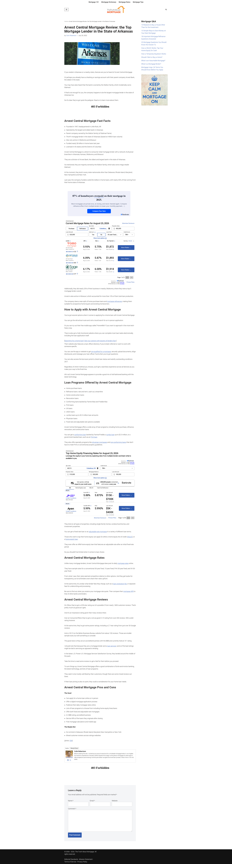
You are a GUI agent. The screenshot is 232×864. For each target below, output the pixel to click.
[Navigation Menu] (66, 9)
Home (66, 21)
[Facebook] (68, 760)
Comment (72, 809)
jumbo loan (111, 435)
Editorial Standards (71, 859)
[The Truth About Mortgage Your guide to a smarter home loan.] (116, 9)
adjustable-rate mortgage (98, 532)
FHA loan (94, 437)
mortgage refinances (114, 301)
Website (114, 801)
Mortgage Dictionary (108, 2)
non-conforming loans (118, 442)
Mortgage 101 (94, 2)
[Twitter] (70, 760)
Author (67, 748)
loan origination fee (120, 584)
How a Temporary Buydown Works (153, 54)
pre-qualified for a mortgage (101, 351)
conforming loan (80, 435)
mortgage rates (123, 563)
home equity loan (72, 539)
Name (70, 801)
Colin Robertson (71, 35)
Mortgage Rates (124, 2)
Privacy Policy (82, 862)
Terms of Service (70, 862)
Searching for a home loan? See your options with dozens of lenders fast (90, 341)
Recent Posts (74, 748)
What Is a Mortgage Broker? (151, 64)
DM (71, 741)
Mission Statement (86, 859)
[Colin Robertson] (69, 757)
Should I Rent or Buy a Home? (151, 57)
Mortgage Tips (138, 2)
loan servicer (111, 646)
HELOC (129, 537)
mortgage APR (128, 591)
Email (92, 801)
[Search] (166, 9)
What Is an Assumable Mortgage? (153, 61)
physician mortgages (99, 442)
